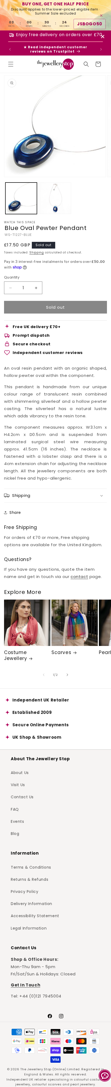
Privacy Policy (24, 891)
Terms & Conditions (31, 867)
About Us (20, 772)
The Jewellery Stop (35, 1069)
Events (17, 821)
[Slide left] (44, 675)
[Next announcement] (101, 49)
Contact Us (22, 797)
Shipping (36, 252)
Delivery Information (31, 903)
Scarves (61, 652)
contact (79, 576)
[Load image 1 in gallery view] (21, 198)
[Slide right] (67, 675)
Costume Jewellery (15, 655)
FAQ (15, 809)
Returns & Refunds (29, 879)
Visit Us (18, 784)
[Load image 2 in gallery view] (55, 198)
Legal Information (29, 928)
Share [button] (15, 512)
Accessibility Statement (35, 916)
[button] (11, 64)
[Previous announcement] (10, 49)
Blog (15, 833)
